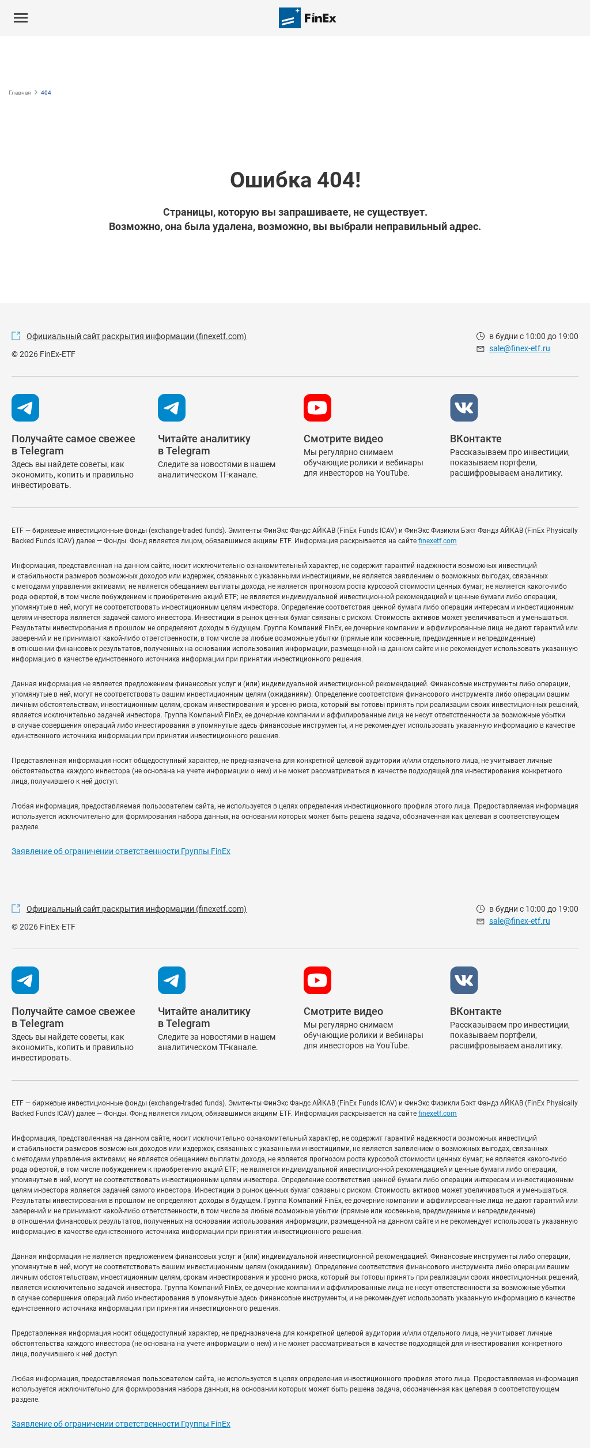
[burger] (21, 18)
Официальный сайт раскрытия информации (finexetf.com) (137, 336)
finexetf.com (437, 541)
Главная (20, 92)
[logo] (307, 17)
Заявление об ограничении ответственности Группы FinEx (121, 851)
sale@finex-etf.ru (519, 348)
